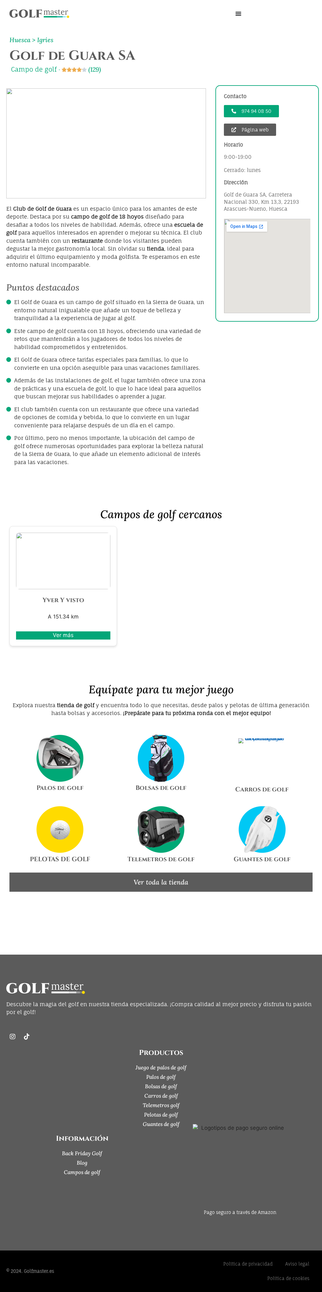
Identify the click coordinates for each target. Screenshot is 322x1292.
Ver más (63, 635)
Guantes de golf (262, 859)
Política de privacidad (248, 1264)
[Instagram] (12, 1036)
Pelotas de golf (161, 1114)
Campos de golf (82, 1172)
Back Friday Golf (82, 1153)
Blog (82, 1162)
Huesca (20, 40)
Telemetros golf (161, 1105)
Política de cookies (288, 1278)
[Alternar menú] (238, 13)
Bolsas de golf (161, 788)
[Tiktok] (26, 1036)
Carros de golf (262, 789)
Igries (45, 40)
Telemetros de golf (161, 859)
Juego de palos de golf (161, 1067)
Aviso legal (297, 1264)
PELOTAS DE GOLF (60, 859)
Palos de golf (60, 788)
